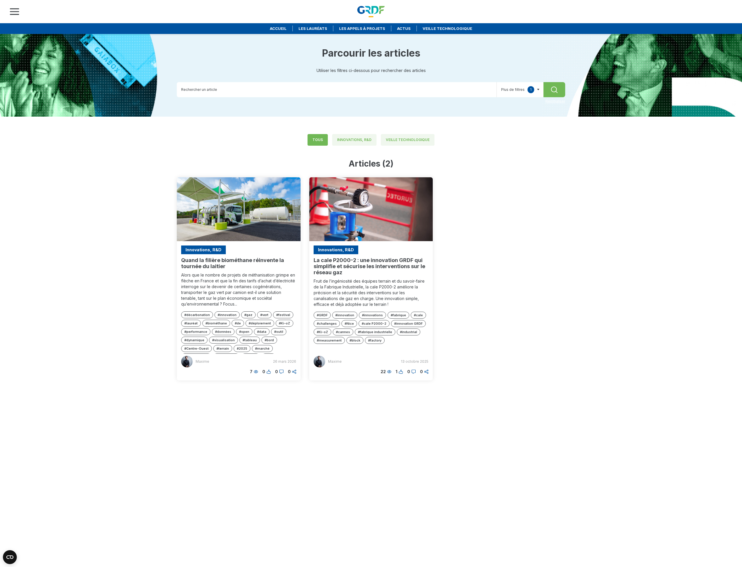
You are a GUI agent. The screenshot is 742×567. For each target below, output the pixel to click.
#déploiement (260, 323)
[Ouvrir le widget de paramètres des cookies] (10, 557)
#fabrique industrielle (375, 332)
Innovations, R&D (354, 140)
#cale (418, 315)
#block (355, 340)
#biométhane (216, 323)
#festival (283, 315)
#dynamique (194, 340)
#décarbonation (197, 315)
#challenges (327, 324)
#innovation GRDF (408, 324)
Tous (317, 140)
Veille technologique (447, 28)
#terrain (223, 348)
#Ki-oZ (284, 323)
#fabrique (398, 315)
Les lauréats (313, 28)
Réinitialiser (555, 101)
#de (238, 323)
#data (261, 332)
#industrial (408, 332)
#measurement (329, 340)
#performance (195, 332)
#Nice (349, 324)
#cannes (343, 332)
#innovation (227, 315)
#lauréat (191, 323)
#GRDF (322, 315)
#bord (269, 340)
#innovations (372, 315)
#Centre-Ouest (196, 348)
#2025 (242, 348)
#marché (262, 348)
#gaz (248, 315)
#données (223, 332)
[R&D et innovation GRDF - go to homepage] (371, 11)
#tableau (250, 340)
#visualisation (223, 340)
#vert (264, 315)
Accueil (278, 28)
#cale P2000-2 (374, 324)
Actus (404, 28)
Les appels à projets (362, 28)
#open (244, 332)
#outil (278, 332)
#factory (374, 340)
